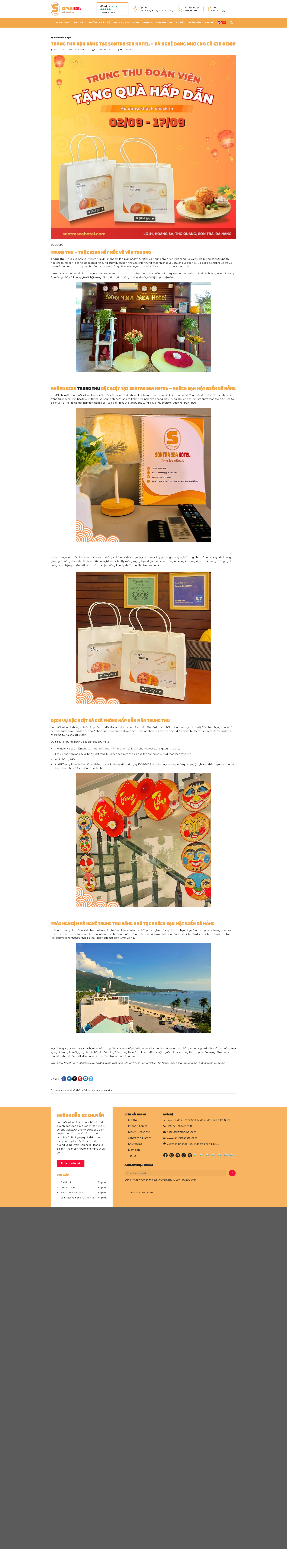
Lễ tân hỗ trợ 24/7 (64, 759)
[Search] (231, 23)
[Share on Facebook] (63, 1078)
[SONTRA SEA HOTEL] (66, 9)
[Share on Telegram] (90, 1078)
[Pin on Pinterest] (80, 1078)
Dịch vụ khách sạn (126, 22)
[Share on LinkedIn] (85, 1078)
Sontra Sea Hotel (108, 50)
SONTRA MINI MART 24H (157, 22)
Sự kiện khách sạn (61, 37)
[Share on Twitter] (69, 1078)
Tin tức (210, 22)
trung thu (108, 1090)
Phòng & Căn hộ (99, 22)
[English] (220, 22)
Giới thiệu (78, 22)
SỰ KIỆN (180, 22)
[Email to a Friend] (74, 1078)
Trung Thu (88, 388)
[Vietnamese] (224, 22)
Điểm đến (195, 22)
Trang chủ (61, 22)
